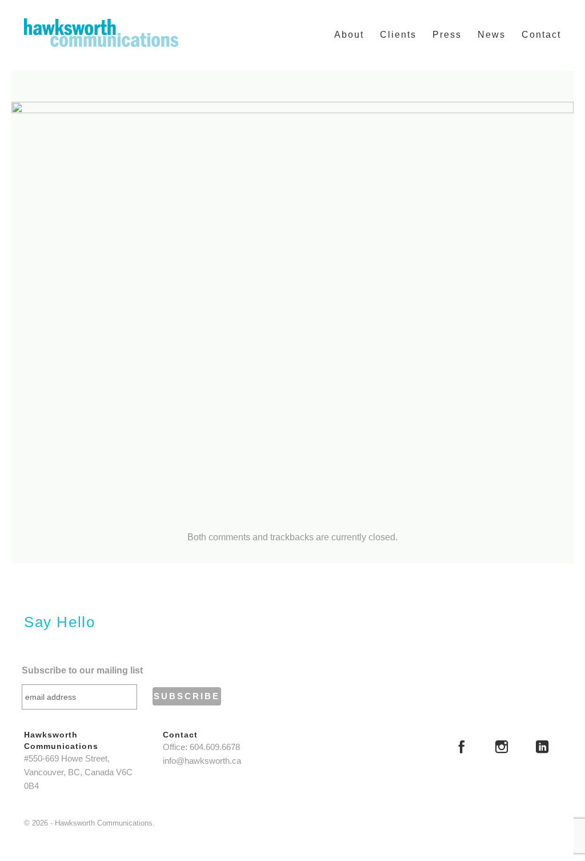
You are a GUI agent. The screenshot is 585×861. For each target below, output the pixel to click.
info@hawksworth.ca (202, 761)
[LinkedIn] (542, 748)
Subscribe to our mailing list (82, 670)
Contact (541, 34)
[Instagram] (501, 748)
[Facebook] (461, 748)
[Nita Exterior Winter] (292, 307)
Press (447, 34)
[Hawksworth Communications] (101, 32)
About (349, 34)
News (492, 34)
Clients (398, 34)
